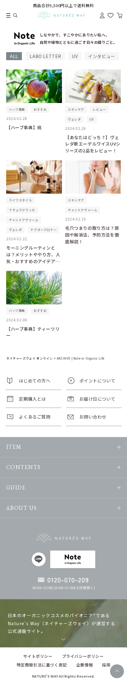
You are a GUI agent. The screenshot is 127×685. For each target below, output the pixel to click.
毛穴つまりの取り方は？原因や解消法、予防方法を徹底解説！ (92, 234)
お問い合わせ (92, 416)
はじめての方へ (34, 380)
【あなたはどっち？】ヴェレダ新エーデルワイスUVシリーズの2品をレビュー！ (93, 144)
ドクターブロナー (43, 229)
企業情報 (84, 665)
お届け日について (97, 398)
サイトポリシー (37, 656)
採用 (106, 665)
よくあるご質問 (34, 416)
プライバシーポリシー (83, 656)
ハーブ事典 (17, 109)
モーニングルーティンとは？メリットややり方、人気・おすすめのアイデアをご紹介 (33, 258)
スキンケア (76, 109)
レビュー (99, 109)
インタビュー (101, 56)
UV (75, 56)
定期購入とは (32, 398)
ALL (14, 56)
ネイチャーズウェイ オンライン (29, 358)
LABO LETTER (45, 56)
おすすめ (40, 109)
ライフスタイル (20, 200)
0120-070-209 (68, 580)
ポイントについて (97, 380)
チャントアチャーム (23, 219)
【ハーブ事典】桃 (24, 127)
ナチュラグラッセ (22, 210)
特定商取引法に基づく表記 (42, 665)
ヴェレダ (74, 119)
